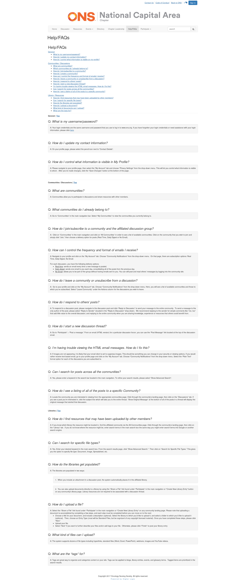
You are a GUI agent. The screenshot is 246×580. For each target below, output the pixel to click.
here (72, 130)
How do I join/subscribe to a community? (69, 71)
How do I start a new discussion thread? (69, 83)
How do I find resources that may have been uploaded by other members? (83, 98)
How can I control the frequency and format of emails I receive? (79, 76)
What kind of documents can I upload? (68, 108)
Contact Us (149, 2)
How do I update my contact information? (69, 57)
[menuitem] (149, 2)
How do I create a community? (65, 73)
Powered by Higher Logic (123, 579)
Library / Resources (56, 95)
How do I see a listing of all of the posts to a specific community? (79, 91)
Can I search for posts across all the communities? (73, 89)
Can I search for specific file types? (67, 100)
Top (58, 116)
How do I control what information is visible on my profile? (76, 59)
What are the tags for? (62, 110)
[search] (193, 29)
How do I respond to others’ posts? (67, 81)
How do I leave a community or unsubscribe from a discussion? (78, 78)
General (51, 51)
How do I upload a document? (65, 105)
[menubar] (163, 2)
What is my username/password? (66, 54)
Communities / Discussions (59, 63)
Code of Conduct (162, 2)
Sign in (193, 3)
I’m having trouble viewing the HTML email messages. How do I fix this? (82, 86)
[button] (89, 29)
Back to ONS (176, 2)
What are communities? (62, 66)
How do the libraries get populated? (67, 103)
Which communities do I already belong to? (70, 68)
